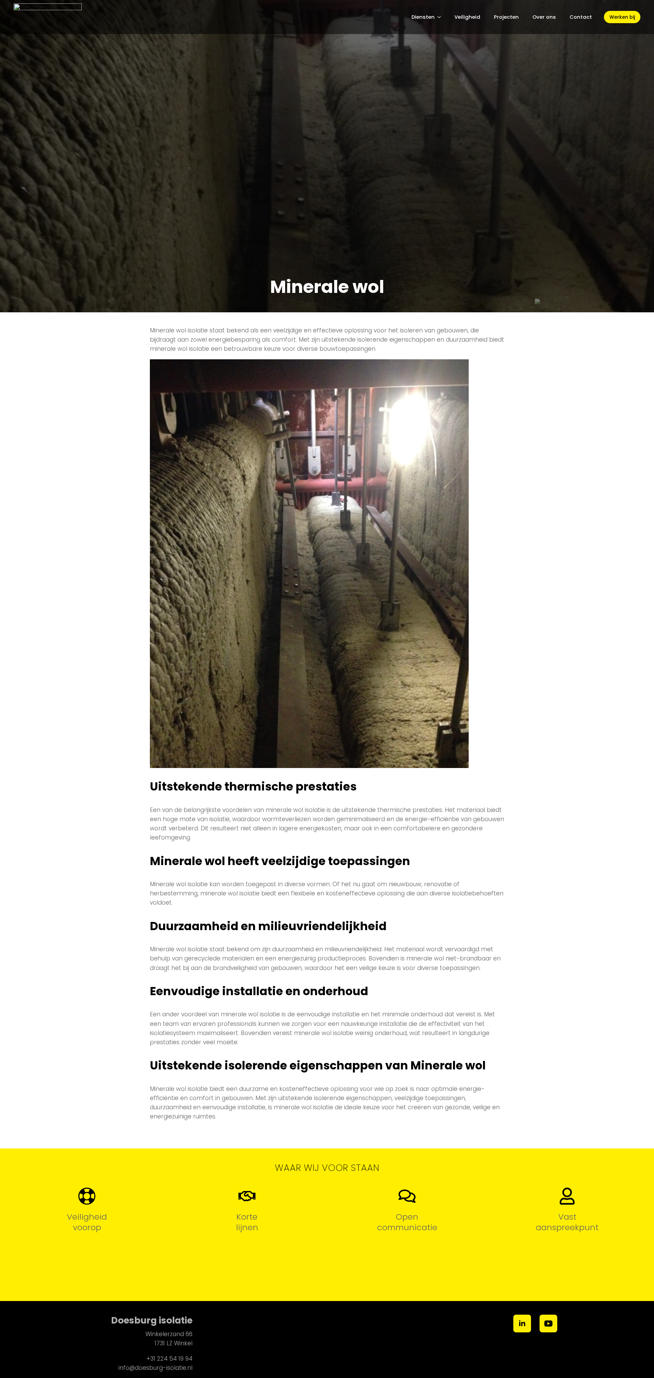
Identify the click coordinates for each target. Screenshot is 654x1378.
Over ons (544, 16)
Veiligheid (467, 16)
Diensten (423, 16)
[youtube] (548, 1323)
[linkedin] (522, 1323)
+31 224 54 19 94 (169, 1358)
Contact (581, 16)
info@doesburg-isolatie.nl (155, 1368)
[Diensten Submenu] (441, 17)
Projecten (506, 16)
